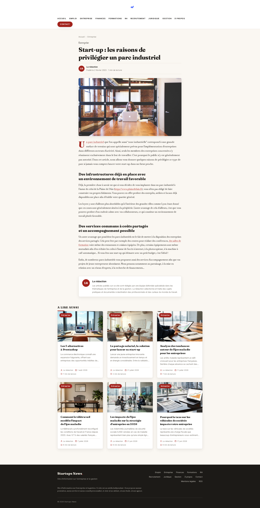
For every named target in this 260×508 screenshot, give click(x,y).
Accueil (61, 18)
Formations (115, 18)
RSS (201, 481)
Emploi (73, 18)
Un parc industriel (95, 142)
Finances (100, 18)
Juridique (154, 18)
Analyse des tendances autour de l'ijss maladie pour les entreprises (175, 349)
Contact (65, 24)
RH (126, 18)
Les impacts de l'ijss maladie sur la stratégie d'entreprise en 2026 (125, 420)
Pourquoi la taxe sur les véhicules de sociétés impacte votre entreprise (176, 420)
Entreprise (86, 18)
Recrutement (138, 18)
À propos (180, 18)
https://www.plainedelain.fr (128, 189)
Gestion (167, 18)
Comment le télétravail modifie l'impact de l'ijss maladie (75, 420)
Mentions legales (188, 481)
